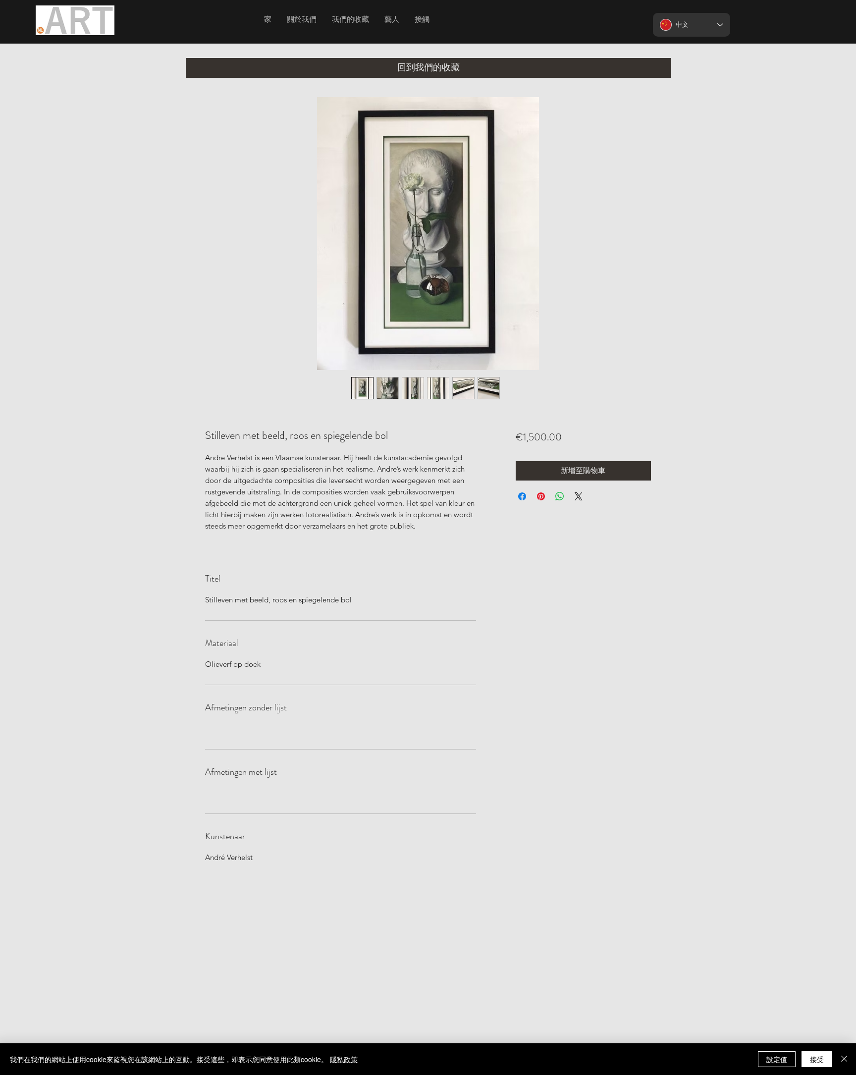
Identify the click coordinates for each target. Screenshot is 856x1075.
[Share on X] (579, 496)
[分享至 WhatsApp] (560, 496)
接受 (817, 1059)
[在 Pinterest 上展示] (541, 496)
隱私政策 (344, 1059)
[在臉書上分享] (522, 496)
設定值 (776, 1059)
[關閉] (844, 1059)
